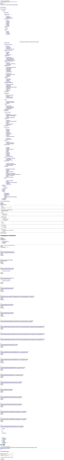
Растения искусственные (10, 168)
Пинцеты (8, 153)
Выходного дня (9, 133)
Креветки (8, 183)
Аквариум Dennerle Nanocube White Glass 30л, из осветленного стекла (12, 368)
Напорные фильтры (9, 165)
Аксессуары (8, 79)
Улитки (7, 181)
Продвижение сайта (3, 448)
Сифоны (7, 147)
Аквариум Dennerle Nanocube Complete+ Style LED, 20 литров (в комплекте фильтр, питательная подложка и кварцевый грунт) (22, 339)
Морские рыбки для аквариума (11, 182)
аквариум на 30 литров (6, 270)
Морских (8, 129)
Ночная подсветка (9, 97)
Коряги (7, 170)
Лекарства (8, 120)
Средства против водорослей (11, 114)
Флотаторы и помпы (9, 84)
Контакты (4, 199)
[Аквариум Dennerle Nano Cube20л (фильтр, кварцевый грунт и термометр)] (13, 411)
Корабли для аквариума (10, 175)
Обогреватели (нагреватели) (11, 67)
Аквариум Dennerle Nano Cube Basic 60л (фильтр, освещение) (10, 397)
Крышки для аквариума (10, 102)
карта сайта (8, 446)
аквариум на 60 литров (6, 280)
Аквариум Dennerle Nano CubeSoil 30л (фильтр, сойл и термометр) (11, 426)
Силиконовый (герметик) (10, 158)
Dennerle (7, 22)
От (1, 206)
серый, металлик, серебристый (8, 230)
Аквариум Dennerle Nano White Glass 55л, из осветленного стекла (11, 375)
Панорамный (4, 214)
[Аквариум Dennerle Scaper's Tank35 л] (7, 304)
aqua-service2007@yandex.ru (5, 201)
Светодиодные (8, 105)
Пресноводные (7, 14)
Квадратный (4, 213)
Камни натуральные (9, 171)
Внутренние (8, 47)
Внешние (8, 46)
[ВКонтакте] (0, 444)
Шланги (7, 52)
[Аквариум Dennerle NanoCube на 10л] (7, 251)
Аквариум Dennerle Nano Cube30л (6, 390)
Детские (7, 25)
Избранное (2, 237)
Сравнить (2, 238)
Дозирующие (8, 64)
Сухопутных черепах (10, 143)
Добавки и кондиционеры (10, 115)
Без (3, 223)
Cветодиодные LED (9, 95)
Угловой (7, 16)
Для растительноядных (10, 136)
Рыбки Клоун (8, 184)
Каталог (3, 10)
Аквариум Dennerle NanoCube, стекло (6, 269)
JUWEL (7, 20)
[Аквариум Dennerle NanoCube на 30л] (7, 268)
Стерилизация (6, 55)
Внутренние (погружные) (10, 63)
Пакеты (7, 151)
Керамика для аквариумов (10, 173)
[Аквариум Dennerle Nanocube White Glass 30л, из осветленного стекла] (12, 367)
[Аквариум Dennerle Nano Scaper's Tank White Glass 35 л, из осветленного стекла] (14, 351)
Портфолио (4, 198)
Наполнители (8, 54)
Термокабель (8, 70)
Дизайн (5, 195)
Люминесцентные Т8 (10, 107)
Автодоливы (8, 85)
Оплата (3, 189)
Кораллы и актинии (9, 180)
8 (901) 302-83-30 (9, 4)
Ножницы (8, 154)
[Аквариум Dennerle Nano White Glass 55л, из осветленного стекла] (12, 374)
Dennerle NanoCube (3, 260)
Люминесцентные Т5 (10, 106)
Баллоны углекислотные (10, 74)
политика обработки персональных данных (29, 447)
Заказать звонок (15, 4)
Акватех (7, 23)
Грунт (7, 176)
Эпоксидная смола (9, 156)
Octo (7, 28)
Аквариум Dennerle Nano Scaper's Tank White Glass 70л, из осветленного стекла (13, 359)
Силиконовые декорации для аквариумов (13, 174)
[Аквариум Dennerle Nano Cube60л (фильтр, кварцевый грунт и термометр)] (13, 418)
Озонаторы (8, 87)
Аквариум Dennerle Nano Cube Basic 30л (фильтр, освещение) (10, 382)
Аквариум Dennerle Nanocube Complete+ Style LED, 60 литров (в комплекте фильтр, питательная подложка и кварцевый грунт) (22, 327)
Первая (3, 428)
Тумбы (5, 29)
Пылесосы (8, 155)
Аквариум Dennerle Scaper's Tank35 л (6, 305)
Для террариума (9, 108)
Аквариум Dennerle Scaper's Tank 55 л (6, 288)
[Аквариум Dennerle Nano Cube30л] (6, 389)
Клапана (7, 80)
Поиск (2, 3)
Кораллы (7, 169)
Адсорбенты (8, 124)
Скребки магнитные (9, 149)
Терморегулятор (9, 71)
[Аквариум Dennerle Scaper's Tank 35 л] (7, 312)
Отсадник (8, 152)
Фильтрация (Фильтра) (8, 44)
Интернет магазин (5, 241)
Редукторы (8, 76)
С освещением (5, 220)
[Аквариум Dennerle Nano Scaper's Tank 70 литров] (9, 344)
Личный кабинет (3, 239)
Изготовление (6, 193)
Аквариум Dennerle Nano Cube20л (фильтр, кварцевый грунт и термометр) (13, 412)
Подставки (8, 34)
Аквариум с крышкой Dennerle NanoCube (7, 252)
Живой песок (8, 86)
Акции (3, 437)
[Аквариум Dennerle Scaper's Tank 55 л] (7, 287)
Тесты (7, 89)
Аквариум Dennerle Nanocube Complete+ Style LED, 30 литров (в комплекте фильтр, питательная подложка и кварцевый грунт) (22, 334)
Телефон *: (2, 455)
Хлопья (7, 135)
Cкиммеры (8, 90)
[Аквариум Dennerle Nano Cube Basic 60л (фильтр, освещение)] (11, 396)
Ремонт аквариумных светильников (10, 196)
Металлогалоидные (9, 96)
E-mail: (1, 454)
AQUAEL (8, 21)
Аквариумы (4, 242)
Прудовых (8, 130)
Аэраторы (6, 77)
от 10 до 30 (4, 226)
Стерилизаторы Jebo (9, 59)
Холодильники (9, 68)
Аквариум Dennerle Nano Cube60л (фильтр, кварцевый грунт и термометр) (13, 419)
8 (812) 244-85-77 (3, 4)
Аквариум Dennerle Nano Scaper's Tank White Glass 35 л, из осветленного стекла (14, 352)
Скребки (7, 148)
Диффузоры (8, 75)
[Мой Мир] (3, 444)
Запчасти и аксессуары (8, 50)
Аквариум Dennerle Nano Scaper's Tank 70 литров (8, 345)
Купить (2, 254)
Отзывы (3, 190)
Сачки (7, 150)
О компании (4, 438)
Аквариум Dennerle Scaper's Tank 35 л (6, 313)
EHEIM (7, 24)
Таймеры (8, 103)
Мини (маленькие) (9, 17)
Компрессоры (8, 78)
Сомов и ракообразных (10, 142)
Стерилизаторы (9, 57)
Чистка (5, 197)
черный (4, 231)
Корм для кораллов (9, 123)
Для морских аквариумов (8, 82)
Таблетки (8, 134)
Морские (5, 26)
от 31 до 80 (4, 227)
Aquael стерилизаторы (10, 58)
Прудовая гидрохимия (10, 163)
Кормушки (8, 138)
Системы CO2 (8, 73)
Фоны (7, 172)
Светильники (6, 93)
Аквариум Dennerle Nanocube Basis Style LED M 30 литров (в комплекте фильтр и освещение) (16, 321)
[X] (4, 444)
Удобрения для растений (10, 117)
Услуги (3, 191)
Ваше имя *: (2, 453)
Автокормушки (9, 139)
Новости (5, 187)
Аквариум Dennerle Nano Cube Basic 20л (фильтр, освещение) (10, 404)
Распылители (8, 81)
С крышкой (4, 217)
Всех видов (8, 132)
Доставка (4, 188)
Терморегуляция (7, 65)
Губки (7, 53)
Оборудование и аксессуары (11, 164)
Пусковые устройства (10, 101)
